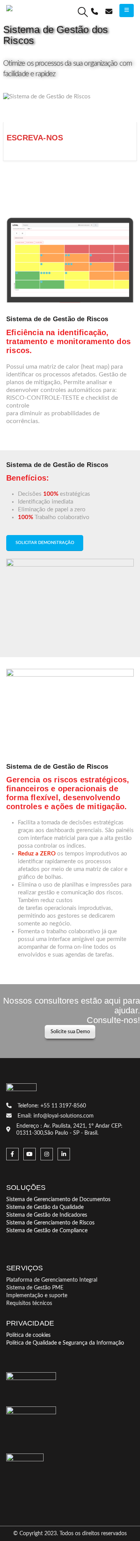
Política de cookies (28, 1335)
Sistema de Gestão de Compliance (47, 1230)
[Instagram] (46, 1154)
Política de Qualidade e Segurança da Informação (65, 1343)
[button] (83, 12)
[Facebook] (12, 1154)
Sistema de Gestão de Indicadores (46, 1215)
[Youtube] (29, 1154)
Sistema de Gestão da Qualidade (45, 1207)
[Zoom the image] (25, 1457)
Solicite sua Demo (70, 1031)
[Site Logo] (35, 12)
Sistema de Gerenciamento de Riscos (50, 1223)
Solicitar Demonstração (45, 542)
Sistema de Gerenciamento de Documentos (58, 1199)
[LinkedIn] (64, 1154)
